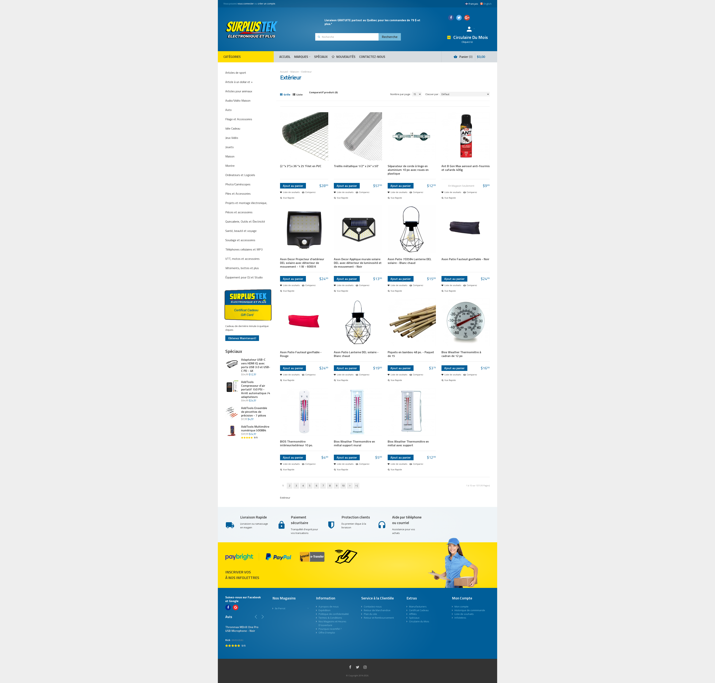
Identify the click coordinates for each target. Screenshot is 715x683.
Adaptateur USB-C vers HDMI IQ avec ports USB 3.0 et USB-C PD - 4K (255, 365)
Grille (286, 94)
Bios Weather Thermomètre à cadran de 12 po (461, 354)
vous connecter (246, 3)
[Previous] (256, 617)
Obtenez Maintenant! (242, 338)
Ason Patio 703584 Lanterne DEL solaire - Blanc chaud (409, 261)
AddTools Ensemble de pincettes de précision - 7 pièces (254, 411)
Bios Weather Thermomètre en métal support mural (354, 443)
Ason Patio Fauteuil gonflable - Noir (465, 259)
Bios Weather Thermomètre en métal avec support (408, 443)
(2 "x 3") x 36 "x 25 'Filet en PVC (300, 166)
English (488, 3)
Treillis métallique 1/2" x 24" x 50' (356, 166)
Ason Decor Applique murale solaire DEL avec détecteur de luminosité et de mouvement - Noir (358, 262)
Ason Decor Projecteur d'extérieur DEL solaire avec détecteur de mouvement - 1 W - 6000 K (302, 262)
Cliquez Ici (467, 42)
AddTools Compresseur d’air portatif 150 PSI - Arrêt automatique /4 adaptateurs (255, 389)
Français (473, 3)
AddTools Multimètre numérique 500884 (255, 428)
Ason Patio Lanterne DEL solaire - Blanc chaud (356, 354)
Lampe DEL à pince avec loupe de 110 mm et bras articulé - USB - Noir (252, 631)
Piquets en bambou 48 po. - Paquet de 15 (411, 354)
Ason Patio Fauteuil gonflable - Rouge (301, 354)
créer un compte (266, 3)
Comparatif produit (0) (323, 92)
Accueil (284, 71)
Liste (299, 94)
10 (343, 485)
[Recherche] (390, 37)
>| (356, 485)
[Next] (262, 617)
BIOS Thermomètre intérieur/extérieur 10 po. (296, 443)
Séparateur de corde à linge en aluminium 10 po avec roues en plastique (408, 169)
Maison (294, 71)
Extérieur (306, 71)
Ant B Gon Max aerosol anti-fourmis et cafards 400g (465, 168)
